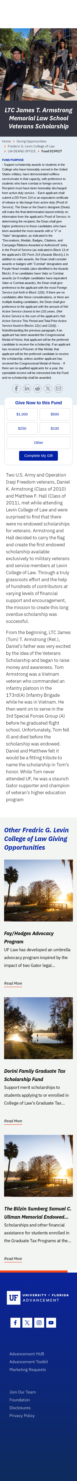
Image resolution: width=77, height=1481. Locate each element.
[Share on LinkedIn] (28, 389)
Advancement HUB (26, 1354)
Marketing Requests (27, 1369)
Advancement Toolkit (28, 1361)
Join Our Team (22, 1392)
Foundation (19, 1400)
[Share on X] (49, 389)
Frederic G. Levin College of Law (31, 146)
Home (6, 141)
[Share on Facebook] (17, 389)
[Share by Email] (59, 389)
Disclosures (20, 1407)
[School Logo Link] (36, 1298)
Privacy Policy (22, 1415)
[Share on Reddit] (38, 389)
